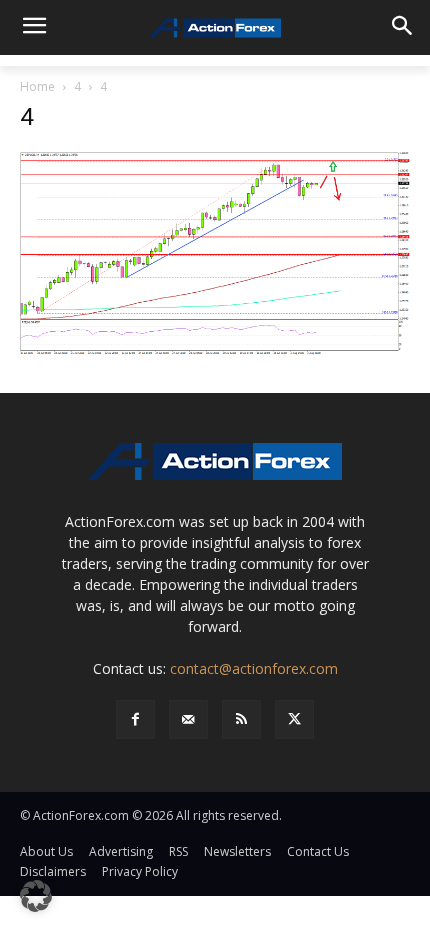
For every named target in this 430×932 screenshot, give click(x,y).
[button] (36, 896)
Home (37, 86)
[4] (215, 252)
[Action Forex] (215, 28)
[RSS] (241, 719)
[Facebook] (135, 719)
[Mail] (188, 719)
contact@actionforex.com (254, 668)
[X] (294, 719)
